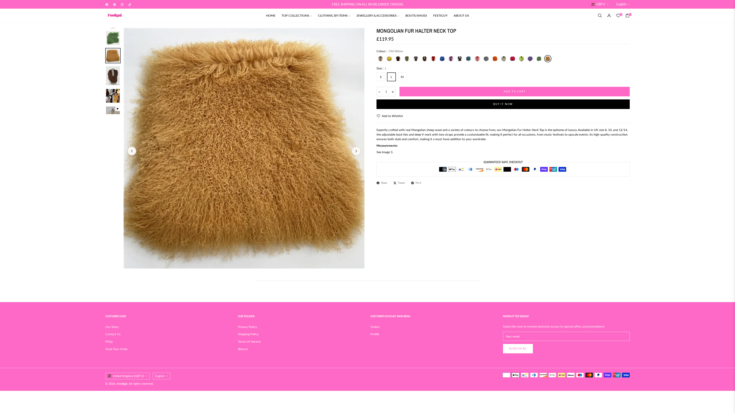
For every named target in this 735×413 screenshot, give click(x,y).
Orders (375, 326)
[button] (599, 15)
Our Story (112, 326)
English (621, 4)
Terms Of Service (249, 341)
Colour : (389, 51)
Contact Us (113, 334)
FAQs (109, 341)
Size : (381, 68)
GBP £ (600, 4)
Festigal (122, 383)
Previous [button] (132, 151)
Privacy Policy (247, 326)
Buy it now (503, 104)
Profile (374, 334)
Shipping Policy (248, 334)
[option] (244, 148)
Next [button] (356, 151)
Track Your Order (116, 349)
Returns (243, 349)
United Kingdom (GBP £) (128, 376)
